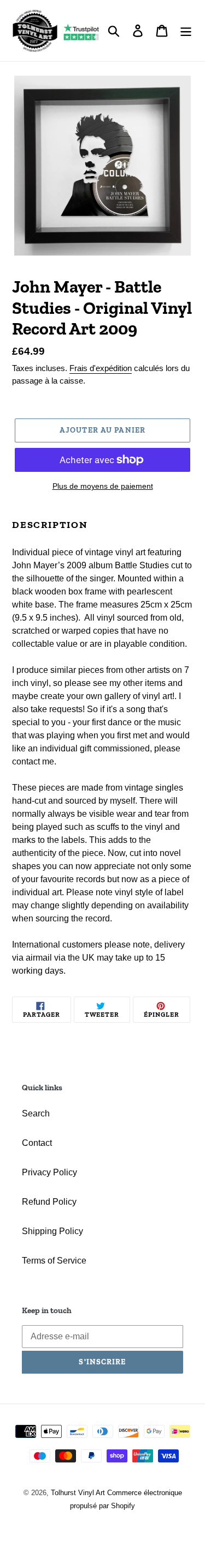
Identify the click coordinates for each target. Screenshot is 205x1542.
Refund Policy (49, 1201)
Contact (37, 1143)
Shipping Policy (52, 1231)
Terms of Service (54, 1260)
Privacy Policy (49, 1172)
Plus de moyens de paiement (102, 486)
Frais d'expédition (100, 368)
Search (36, 1113)
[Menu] (186, 31)
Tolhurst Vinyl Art (78, 1493)
